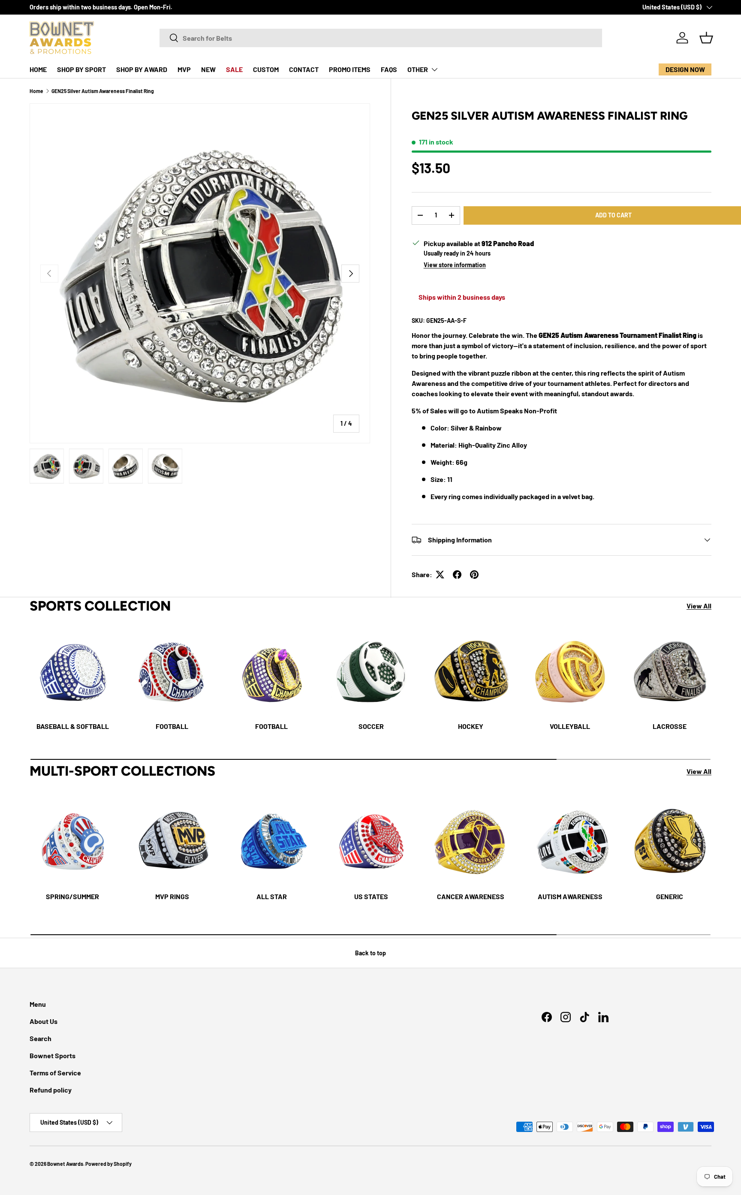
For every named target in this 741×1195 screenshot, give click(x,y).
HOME (38, 69)
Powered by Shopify (108, 1164)
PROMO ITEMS (349, 69)
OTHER (417, 69)
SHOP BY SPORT (81, 69)
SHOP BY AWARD (141, 69)
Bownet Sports (52, 1055)
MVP (184, 69)
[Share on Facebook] (457, 574)
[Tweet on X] (440, 574)
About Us (43, 1021)
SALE (234, 69)
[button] (706, 37)
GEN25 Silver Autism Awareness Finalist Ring (102, 91)
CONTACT (304, 69)
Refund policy (51, 1090)
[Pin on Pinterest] (474, 574)
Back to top (370, 953)
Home (36, 91)
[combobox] (381, 38)
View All (699, 606)
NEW (208, 69)
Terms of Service (55, 1073)
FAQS (389, 69)
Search (40, 1038)
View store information (455, 264)
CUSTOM (266, 69)
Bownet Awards (65, 1164)
